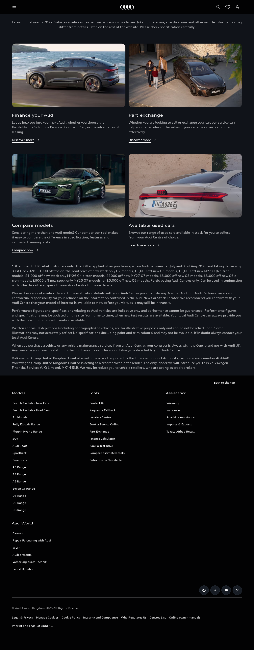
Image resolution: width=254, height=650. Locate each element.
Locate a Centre (100, 417)
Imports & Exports (179, 424)
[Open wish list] (228, 7)
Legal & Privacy (22, 617)
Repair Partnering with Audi (32, 540)
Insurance (173, 410)
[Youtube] (226, 590)
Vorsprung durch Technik (30, 561)
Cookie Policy (71, 617)
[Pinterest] (237, 590)
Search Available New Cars (31, 403)
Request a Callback (102, 410)
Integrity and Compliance (100, 617)
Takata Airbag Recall (180, 431)
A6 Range (19, 481)
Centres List (158, 617)
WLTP (16, 547)
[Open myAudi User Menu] (237, 7)
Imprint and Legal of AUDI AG (32, 625)
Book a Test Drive (101, 445)
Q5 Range (19, 502)
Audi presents (22, 554)
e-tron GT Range (24, 488)
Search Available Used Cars (31, 410)
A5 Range (19, 474)
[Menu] (15, 7)
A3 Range (19, 467)
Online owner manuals (184, 617)
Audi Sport (20, 445)
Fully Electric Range (26, 424)
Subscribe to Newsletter (106, 460)
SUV (15, 438)
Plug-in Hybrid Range (27, 431)
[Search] (218, 7)
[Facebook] (204, 590)
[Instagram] (215, 590)
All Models (20, 417)
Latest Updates (23, 569)
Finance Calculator (102, 438)
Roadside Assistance (180, 417)
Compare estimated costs (107, 453)
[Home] (127, 7)
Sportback (20, 453)
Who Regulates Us (133, 617)
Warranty (172, 403)
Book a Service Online (104, 424)
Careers (18, 533)
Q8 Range (19, 510)
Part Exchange (99, 431)
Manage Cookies (47, 617)
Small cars (20, 460)
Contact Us (96, 403)
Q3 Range (19, 495)
